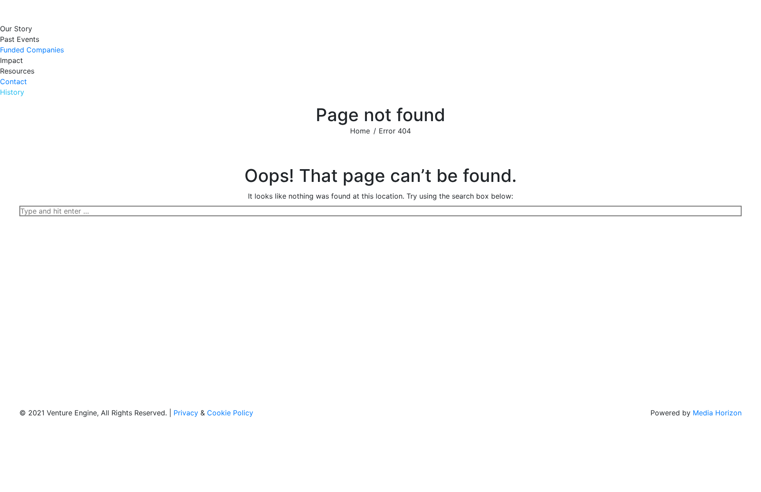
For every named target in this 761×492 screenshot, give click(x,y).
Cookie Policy (230, 412)
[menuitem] (18, 28)
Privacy (186, 412)
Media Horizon (717, 412)
